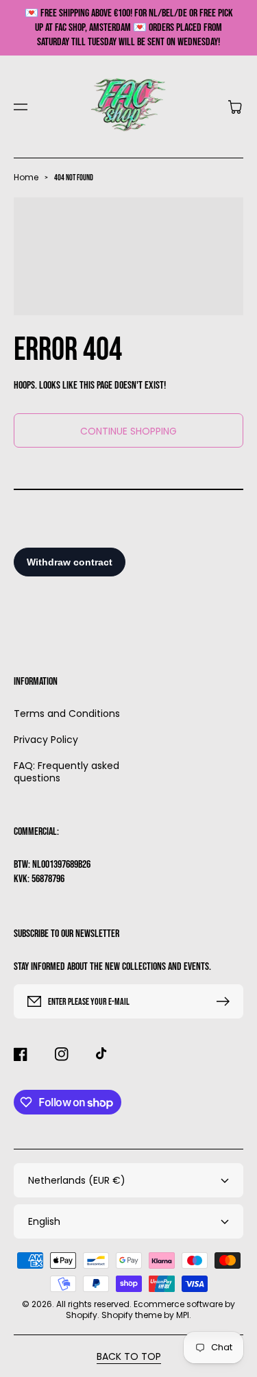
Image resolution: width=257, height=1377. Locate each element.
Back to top (129, 1356)
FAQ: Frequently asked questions (66, 771)
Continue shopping (128, 431)
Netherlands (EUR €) (76, 1180)
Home (26, 177)
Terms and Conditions (67, 713)
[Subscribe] (226, 1001)
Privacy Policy (46, 739)
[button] (20, 107)
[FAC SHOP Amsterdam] (128, 106)
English (44, 1221)
